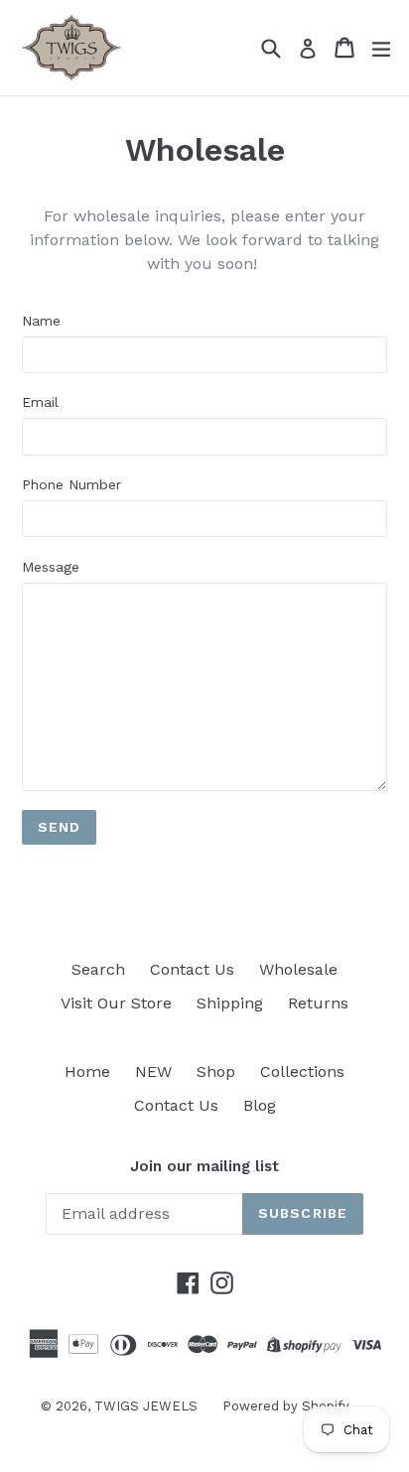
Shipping (230, 1003)
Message (50, 567)
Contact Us (192, 969)
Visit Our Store (116, 1003)
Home (87, 1071)
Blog (259, 1105)
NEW (153, 1071)
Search (98, 969)
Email (40, 402)
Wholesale (298, 969)
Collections (302, 1071)
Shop (216, 1071)
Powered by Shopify (285, 1406)
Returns (318, 1003)
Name (41, 321)
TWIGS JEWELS (146, 1406)
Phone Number (71, 484)
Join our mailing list (204, 1166)
